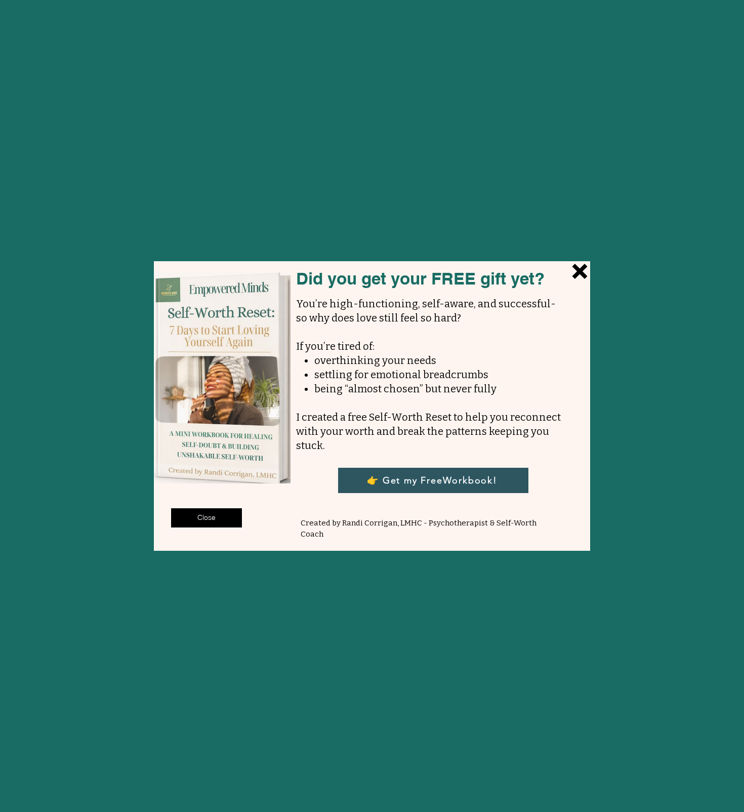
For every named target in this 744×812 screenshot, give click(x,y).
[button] (206, 518)
